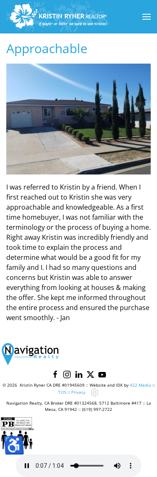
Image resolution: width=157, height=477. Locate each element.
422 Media (140, 385)
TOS (62, 392)
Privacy (78, 392)
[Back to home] (58, 16)
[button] (146, 16)
